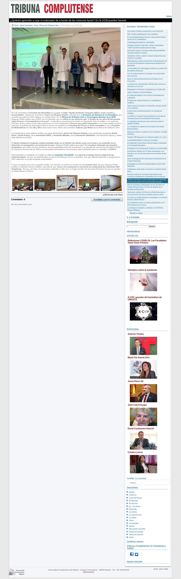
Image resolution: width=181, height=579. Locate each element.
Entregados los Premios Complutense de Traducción (146, 89)
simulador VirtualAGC (64, 155)
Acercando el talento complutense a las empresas (145, 31)
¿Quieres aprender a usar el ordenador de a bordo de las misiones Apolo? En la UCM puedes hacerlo (146, 181)
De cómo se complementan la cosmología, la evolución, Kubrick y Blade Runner (147, 199)
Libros (131, 520)
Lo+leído (130, 479)
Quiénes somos (135, 541)
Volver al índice (136, 213)
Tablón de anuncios (136, 535)
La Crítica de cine (135, 515)
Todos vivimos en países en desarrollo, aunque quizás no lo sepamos (146, 107)
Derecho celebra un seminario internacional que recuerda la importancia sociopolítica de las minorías (146, 176)
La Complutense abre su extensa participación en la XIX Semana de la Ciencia (146, 204)
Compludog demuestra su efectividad (140, 42)
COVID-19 (132, 235)
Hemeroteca (133, 231)
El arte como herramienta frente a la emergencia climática (144, 112)
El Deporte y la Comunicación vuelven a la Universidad (147, 148)
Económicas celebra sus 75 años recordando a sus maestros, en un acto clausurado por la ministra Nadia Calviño (146, 153)
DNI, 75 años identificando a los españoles (142, 34)
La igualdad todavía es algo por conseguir (142, 140)
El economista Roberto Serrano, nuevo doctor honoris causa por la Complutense (146, 38)
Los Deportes (134, 523)
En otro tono (133, 503)
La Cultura (132, 518)
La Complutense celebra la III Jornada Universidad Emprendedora (145, 128)
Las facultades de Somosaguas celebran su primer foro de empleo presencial (147, 70)
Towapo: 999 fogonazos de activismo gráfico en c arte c (147, 137)
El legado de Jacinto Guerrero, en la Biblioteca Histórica (144, 102)
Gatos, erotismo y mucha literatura (139, 92)
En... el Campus (134, 506)
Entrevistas (133, 329)
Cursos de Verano (135, 498)
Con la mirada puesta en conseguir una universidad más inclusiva (146, 75)
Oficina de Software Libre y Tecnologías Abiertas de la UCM (89, 117)
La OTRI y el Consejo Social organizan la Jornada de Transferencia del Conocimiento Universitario (146, 117)
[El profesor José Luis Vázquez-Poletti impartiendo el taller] (22, 190)
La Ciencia (133, 512)
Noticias (132, 492)
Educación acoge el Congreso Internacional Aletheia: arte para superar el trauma (146, 52)
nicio (169, 16)
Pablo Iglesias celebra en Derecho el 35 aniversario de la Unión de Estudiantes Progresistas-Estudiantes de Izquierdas (147, 63)
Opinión (132, 526)
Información (89, 572)
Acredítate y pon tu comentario (106, 199)
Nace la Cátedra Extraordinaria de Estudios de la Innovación (145, 80)
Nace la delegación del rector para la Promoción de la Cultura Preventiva (146, 160)
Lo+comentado (140, 479)
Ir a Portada (133, 217)
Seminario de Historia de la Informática (100, 115)
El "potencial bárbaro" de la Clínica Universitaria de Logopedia (145, 96)
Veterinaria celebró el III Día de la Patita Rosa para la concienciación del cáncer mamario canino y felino (146, 193)
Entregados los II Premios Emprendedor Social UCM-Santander (146, 165)
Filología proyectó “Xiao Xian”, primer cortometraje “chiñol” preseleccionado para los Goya (145, 47)
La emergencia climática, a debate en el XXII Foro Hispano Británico (145, 209)
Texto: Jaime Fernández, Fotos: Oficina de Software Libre (36, 25)
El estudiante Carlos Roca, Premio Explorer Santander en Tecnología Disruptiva (147, 144)
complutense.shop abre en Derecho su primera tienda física (146, 170)
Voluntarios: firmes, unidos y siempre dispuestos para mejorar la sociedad (146, 57)
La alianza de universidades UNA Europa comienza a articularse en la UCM (146, 85)
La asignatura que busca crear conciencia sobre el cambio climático (145, 123)
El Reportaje (133, 501)
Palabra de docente (136, 532)
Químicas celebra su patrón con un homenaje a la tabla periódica (147, 133)
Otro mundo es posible (137, 529)
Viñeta (131, 537)
